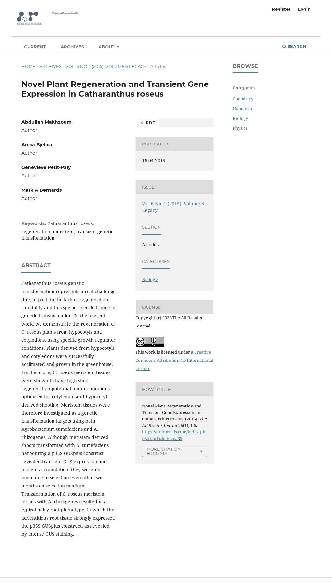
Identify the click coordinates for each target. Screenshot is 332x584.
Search (296, 46)
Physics (240, 128)
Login (304, 9)
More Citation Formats (164, 451)
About (107, 46)
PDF (149, 122)
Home (28, 66)
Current (35, 46)
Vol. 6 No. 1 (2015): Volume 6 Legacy (105, 66)
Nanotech (242, 108)
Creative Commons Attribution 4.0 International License (174, 360)
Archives (72, 46)
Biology (150, 279)
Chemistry (243, 99)
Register (281, 9)
